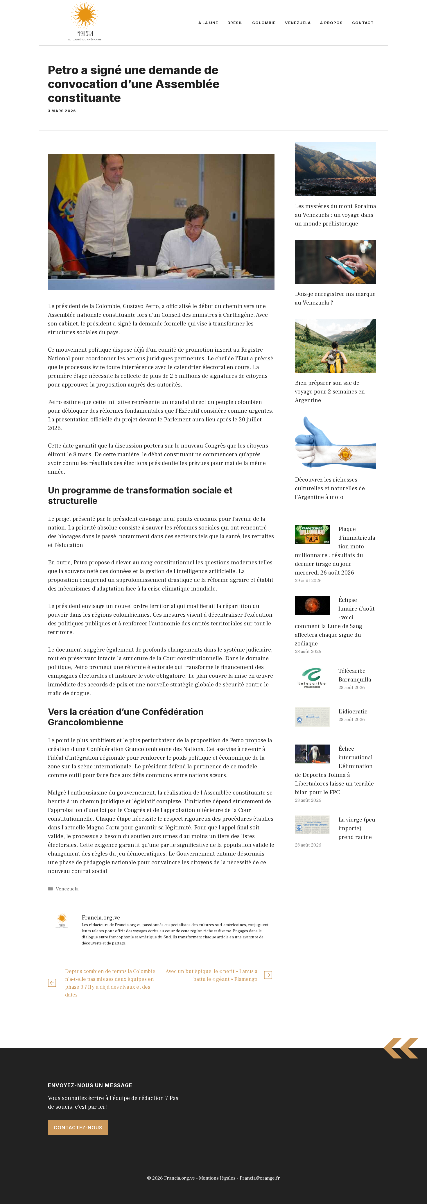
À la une (208, 22)
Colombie (264, 22)
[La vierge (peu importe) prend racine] (312, 830)
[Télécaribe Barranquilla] (312, 685)
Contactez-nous (78, 1127)
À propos (331, 22)
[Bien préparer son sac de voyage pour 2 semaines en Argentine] (335, 368)
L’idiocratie (352, 711)
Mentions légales (217, 1178)
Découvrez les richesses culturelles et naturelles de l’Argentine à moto (330, 488)
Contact (363, 22)
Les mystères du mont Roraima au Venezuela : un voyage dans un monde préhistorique (335, 215)
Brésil (235, 22)
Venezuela (298, 22)
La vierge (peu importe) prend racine (356, 828)
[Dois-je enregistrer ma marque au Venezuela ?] (335, 279)
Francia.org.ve (179, 1178)
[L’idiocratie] (312, 723)
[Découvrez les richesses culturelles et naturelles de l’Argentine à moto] (335, 465)
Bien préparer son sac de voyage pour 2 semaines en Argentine (330, 391)
